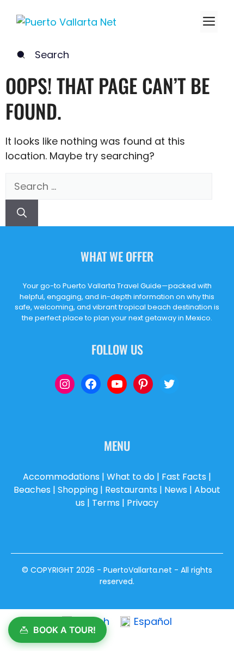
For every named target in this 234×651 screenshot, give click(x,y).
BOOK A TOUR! (64, 629)
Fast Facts (184, 476)
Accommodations (61, 476)
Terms (106, 503)
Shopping (78, 489)
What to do (131, 476)
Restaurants (131, 489)
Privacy (142, 503)
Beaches (32, 489)
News (175, 489)
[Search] (21, 213)
